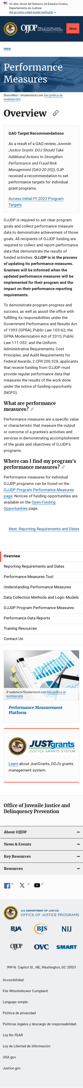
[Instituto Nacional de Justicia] (66, 932)
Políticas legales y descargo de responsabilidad (39, 1024)
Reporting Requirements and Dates (34, 566)
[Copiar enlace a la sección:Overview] (53, 112)
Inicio (7, 48)
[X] (24, 887)
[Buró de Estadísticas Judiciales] (41, 935)
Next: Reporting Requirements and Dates (44, 529)
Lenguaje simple (15, 1002)
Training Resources (20, 628)
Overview (12, 556)
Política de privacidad (19, 1013)
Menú (73, 28)
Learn (13, 763)
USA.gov (9, 1057)
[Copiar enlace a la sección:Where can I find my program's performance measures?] (62, 466)
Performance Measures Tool (28, 576)
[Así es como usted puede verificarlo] (41, 8)
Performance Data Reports (27, 618)
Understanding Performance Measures (37, 587)
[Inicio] (42, 29)
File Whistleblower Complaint (25, 991)
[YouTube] (39, 887)
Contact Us (13, 638)
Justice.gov (12, 1068)
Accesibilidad (13, 980)
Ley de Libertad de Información (26, 1046)
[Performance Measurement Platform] (41, 675)
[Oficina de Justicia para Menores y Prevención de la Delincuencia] (16, 951)
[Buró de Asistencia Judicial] (16, 932)
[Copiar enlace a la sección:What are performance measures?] (31, 409)
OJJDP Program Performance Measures (39, 607)
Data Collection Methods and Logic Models (41, 597)
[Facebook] (9, 887)
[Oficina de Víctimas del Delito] (41, 950)
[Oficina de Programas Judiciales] (10, 29)
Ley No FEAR (13, 1035)
